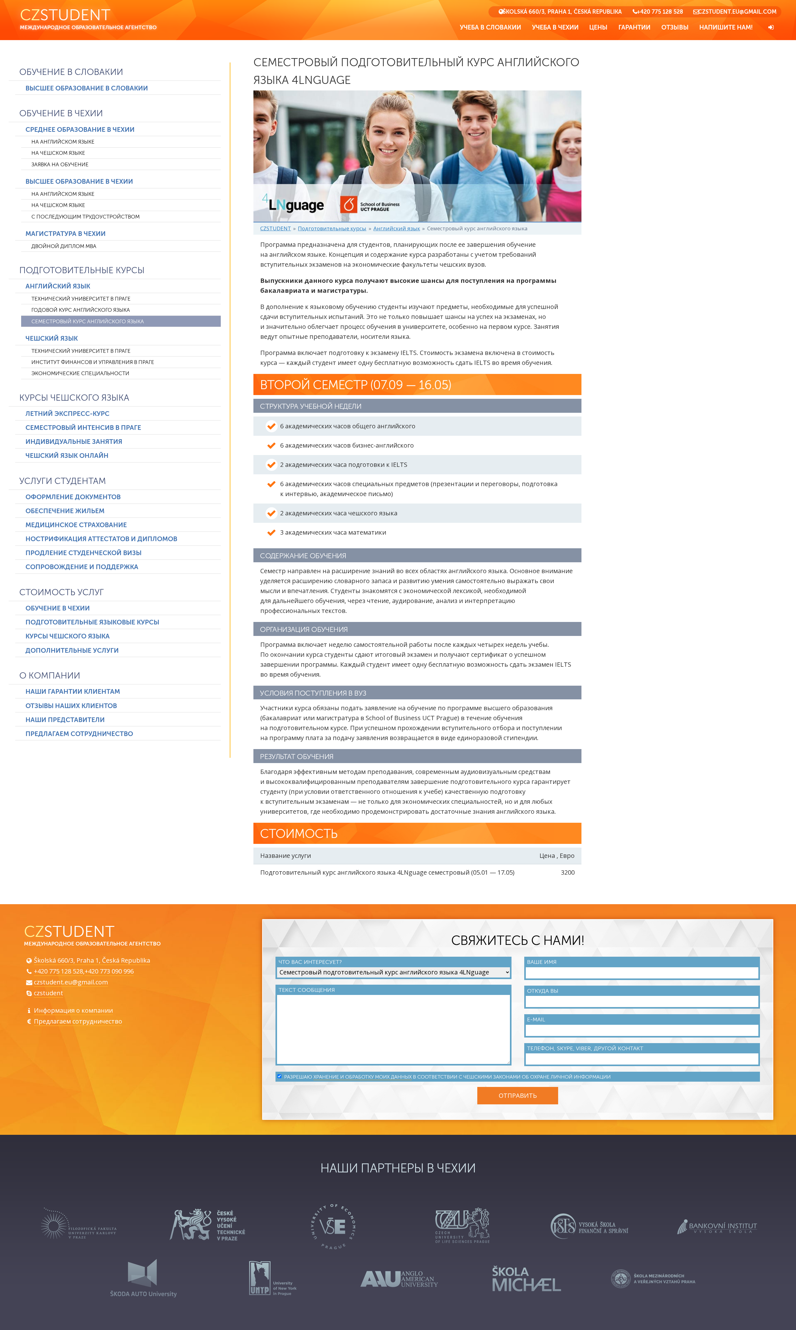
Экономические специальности (80, 373)
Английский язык (57, 286)
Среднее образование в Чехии (80, 129)
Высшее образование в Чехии (79, 181)
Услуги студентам (62, 481)
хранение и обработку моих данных (362, 1077)
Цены (598, 27)
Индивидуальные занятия (73, 441)
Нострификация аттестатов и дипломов (101, 539)
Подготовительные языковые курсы (92, 622)
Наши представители (65, 720)
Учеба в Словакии (490, 27)
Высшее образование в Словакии (86, 88)
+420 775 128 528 (660, 12)
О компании (49, 676)
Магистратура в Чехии (65, 233)
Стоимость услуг (61, 592)
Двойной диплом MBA (63, 246)
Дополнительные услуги (72, 650)
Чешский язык (51, 338)
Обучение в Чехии (61, 113)
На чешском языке (58, 153)
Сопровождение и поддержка (81, 567)
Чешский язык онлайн (67, 455)
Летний (67, 413)
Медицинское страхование (76, 525)
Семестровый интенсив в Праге (83, 427)
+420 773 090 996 (109, 971)
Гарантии (634, 27)
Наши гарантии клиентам (72, 691)
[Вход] (771, 27)
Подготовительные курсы (82, 270)
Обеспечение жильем (64, 511)
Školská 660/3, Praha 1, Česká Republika (562, 12)
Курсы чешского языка (74, 398)
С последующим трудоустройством (85, 217)
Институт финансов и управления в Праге (92, 362)
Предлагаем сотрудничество (79, 734)
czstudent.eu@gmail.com (737, 12)
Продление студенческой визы (83, 553)
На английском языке (63, 142)
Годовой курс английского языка (80, 310)
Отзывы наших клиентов (71, 706)
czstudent (48, 993)
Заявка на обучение (60, 165)
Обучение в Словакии (71, 72)
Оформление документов (73, 497)
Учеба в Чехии (555, 27)
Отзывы (675, 27)
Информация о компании (73, 1010)
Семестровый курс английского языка (87, 321)
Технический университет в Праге (81, 299)
